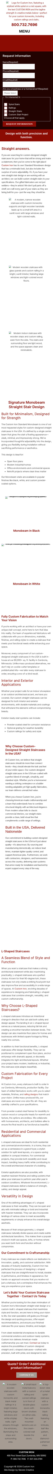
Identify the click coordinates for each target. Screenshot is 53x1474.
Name (10, 62)
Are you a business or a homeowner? (25, 89)
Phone (11, 71)
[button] (26, 31)
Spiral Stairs (14, 104)
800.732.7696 (19, 1459)
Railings (12, 108)
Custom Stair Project (18, 114)
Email (10, 80)
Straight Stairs (15, 111)
